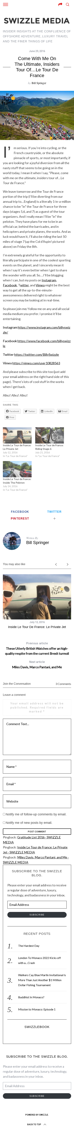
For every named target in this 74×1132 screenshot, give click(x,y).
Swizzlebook (37, 1027)
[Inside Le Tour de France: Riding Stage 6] (49, 435)
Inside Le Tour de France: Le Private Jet (37, 627)
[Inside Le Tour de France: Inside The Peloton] (17, 469)
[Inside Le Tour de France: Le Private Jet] (17, 435)
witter (24, 285)
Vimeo (40, 285)
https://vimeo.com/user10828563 (36, 363)
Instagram (49, 280)
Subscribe (37, 915)
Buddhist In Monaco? (31, 997)
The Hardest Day (28, 945)
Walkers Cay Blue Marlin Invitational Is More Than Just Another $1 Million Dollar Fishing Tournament (42, 980)
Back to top (34, 1124)
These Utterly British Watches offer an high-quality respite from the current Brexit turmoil (37, 648)
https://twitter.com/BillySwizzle (36, 354)
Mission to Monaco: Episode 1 (37, 1009)
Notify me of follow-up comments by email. (36, 814)
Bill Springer (39, 83)
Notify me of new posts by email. (29, 823)
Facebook (10, 285)
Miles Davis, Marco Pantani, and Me (37, 664)
